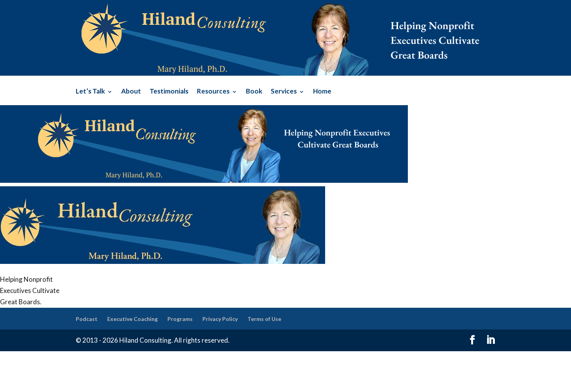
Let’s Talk (90, 91)
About (131, 91)
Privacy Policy (220, 319)
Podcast (86, 319)
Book (254, 91)
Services (284, 91)
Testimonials (169, 91)
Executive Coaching (132, 319)
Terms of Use (264, 319)
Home (322, 91)
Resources (213, 91)
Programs (180, 319)
